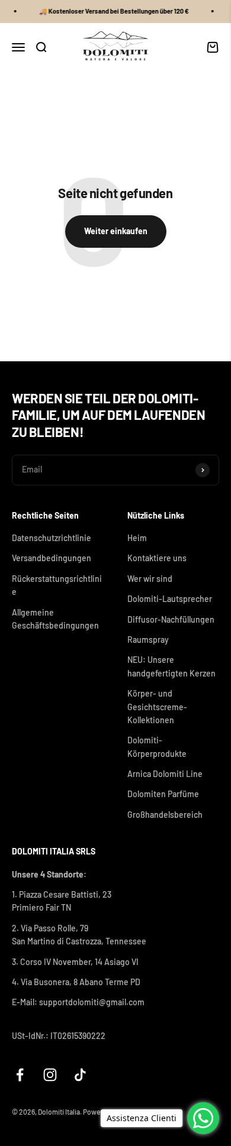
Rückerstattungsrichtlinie (57, 585)
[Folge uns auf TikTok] (80, 1075)
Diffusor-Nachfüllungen (170, 619)
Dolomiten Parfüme (163, 794)
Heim (137, 538)
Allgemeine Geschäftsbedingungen (55, 618)
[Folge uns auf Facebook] (20, 1075)
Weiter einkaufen (115, 231)
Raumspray (148, 639)
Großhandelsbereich (165, 815)
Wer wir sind (149, 579)
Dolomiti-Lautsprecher (169, 599)
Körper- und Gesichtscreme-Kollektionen (157, 706)
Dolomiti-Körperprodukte (157, 746)
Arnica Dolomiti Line (165, 774)
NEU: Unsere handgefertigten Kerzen (171, 666)
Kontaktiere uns (157, 558)
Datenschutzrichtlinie (51, 538)
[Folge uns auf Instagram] (50, 1075)
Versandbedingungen (51, 558)
